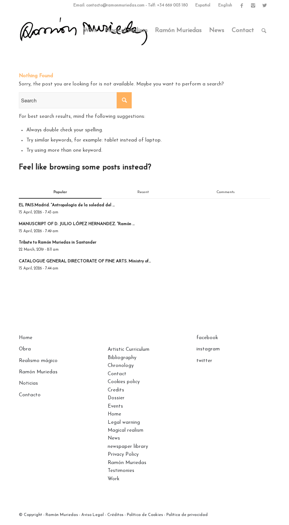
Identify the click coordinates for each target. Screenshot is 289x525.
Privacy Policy (123, 454)
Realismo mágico (38, 360)
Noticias (28, 383)
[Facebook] (241, 5)
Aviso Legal (92, 515)
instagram (208, 349)
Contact (117, 373)
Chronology (121, 365)
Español (202, 5)
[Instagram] (253, 5)
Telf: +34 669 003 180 (168, 5)
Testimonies (121, 470)
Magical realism (125, 430)
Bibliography (122, 357)
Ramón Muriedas (38, 372)
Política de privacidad (187, 515)
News (114, 438)
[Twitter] (264, 5)
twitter (204, 360)
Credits (116, 390)
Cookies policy (124, 381)
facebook (207, 337)
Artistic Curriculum (128, 349)
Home (25, 337)
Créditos (115, 515)
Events (115, 406)
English (225, 5)
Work (113, 478)
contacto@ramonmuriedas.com (115, 5)
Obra (25, 349)
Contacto (30, 395)
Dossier (116, 398)
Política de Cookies (145, 515)
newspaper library (128, 446)
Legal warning (124, 422)
